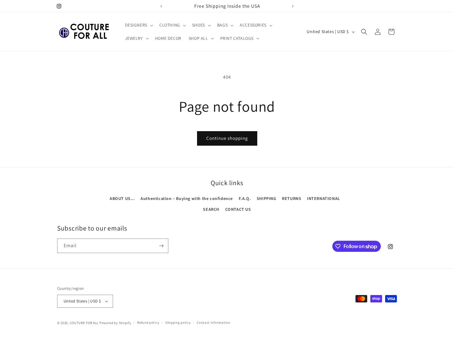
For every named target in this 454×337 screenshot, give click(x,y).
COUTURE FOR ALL (84, 323)
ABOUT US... (122, 198)
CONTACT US (238, 209)
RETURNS (291, 198)
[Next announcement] (293, 6)
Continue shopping (227, 138)
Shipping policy (178, 322)
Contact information (213, 322)
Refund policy (148, 322)
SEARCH (211, 209)
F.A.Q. (245, 198)
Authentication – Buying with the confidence (187, 198)
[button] (138, 25)
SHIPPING (266, 198)
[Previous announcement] (161, 6)
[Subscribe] (161, 246)
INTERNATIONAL (323, 198)
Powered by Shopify (115, 323)
